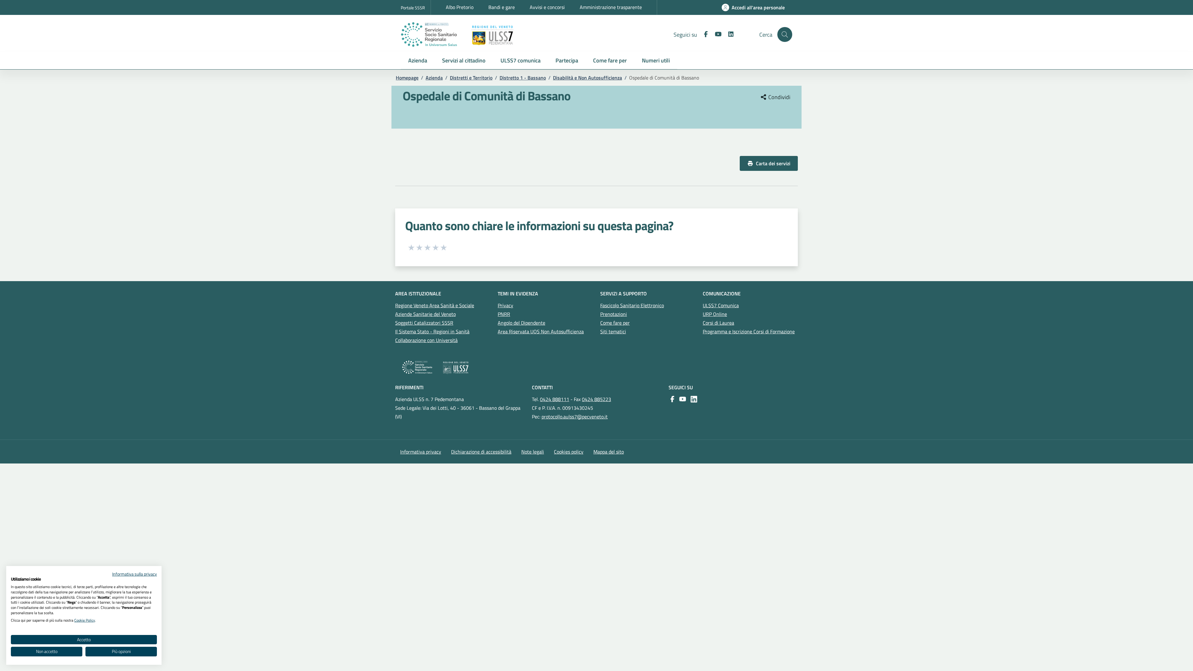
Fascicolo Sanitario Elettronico (632, 305)
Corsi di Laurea (718, 322)
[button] (418, 60)
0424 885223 (596, 399)
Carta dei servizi (773, 163)
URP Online (715, 314)
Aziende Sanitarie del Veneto (425, 314)
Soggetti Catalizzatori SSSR (424, 322)
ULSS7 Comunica (721, 305)
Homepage (407, 77)
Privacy (505, 305)
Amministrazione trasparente (611, 7)
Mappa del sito (608, 451)
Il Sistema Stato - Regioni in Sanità (432, 331)
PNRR (504, 314)
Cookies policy (568, 451)
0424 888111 (554, 399)
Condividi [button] (778, 97)
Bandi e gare (501, 7)
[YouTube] (681, 399)
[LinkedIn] (728, 34)
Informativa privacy (420, 451)
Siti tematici (613, 331)
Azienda (434, 77)
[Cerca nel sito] (784, 34)
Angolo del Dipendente (521, 322)
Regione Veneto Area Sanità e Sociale (434, 305)
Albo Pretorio (459, 7)
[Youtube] (716, 34)
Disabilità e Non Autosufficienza (587, 77)
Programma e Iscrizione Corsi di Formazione (749, 331)
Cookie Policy (84, 620)
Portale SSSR (413, 7)
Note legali (532, 451)
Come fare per (615, 322)
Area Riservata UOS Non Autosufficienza (541, 331)
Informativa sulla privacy (134, 574)
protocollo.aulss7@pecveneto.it (575, 416)
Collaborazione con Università (426, 340)
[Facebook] (703, 34)
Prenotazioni (613, 314)
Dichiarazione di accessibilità (481, 451)
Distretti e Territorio (471, 77)
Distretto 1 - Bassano (523, 77)
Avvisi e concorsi (547, 7)
